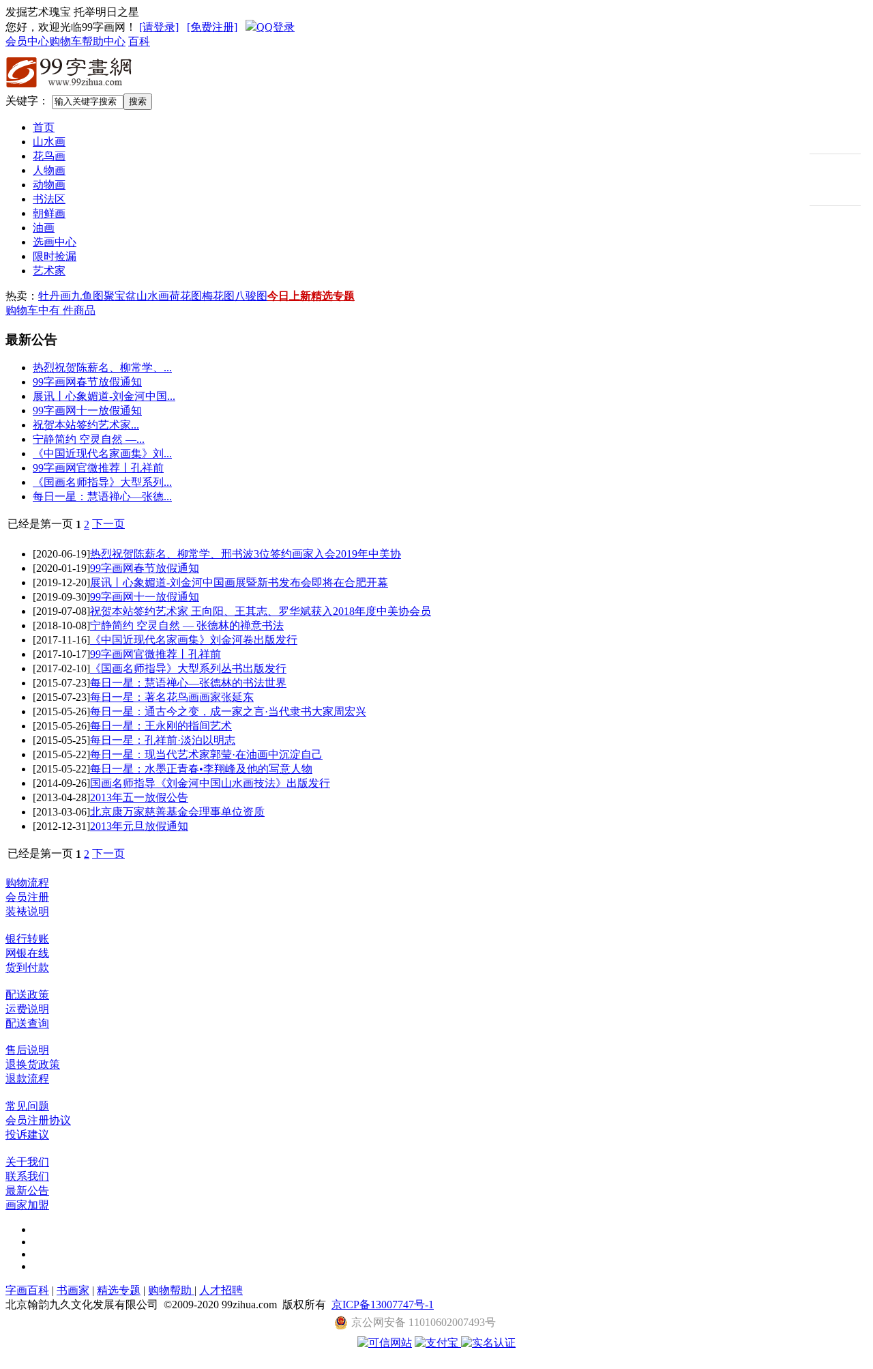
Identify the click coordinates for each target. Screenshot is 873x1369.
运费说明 (27, 1009)
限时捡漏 (54, 256)
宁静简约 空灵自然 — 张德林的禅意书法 (187, 625)
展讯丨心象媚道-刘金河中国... (104, 396)
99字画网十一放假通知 (87, 410)
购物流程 (27, 883)
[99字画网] (69, 90)
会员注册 (27, 897)
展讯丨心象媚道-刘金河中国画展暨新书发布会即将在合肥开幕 (239, 582)
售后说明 (27, 1050)
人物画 (49, 170)
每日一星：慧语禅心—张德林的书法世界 (188, 683)
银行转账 (27, 939)
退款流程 (27, 1078)
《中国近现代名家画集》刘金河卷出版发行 (193, 640)
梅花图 (218, 296)
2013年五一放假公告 (139, 797)
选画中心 (54, 242)
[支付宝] (438, 1343)
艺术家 (49, 270)
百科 (139, 41)
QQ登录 (275, 27)
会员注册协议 (38, 1120)
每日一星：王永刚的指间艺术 (161, 726)
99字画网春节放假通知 (87, 382)
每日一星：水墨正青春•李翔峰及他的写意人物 (201, 769)
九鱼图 (87, 296)
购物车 (65, 41)
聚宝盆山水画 (136, 296)
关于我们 (27, 1162)
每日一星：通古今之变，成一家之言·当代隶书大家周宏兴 (228, 711)
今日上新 (289, 296)
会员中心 (27, 41)
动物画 (49, 184)
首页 (44, 127)
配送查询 (27, 1023)
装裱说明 (27, 911)
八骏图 (251, 296)
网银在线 (27, 953)
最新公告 (27, 1190)
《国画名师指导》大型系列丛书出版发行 (188, 668)
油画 (44, 227)
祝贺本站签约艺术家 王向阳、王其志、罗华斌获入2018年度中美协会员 (260, 611)
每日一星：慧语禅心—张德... (102, 496)
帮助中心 (103, 41)
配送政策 (27, 994)
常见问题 (27, 1106)
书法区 (49, 199)
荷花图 (185, 296)
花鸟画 (49, 156)
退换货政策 (32, 1064)
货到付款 (27, 967)
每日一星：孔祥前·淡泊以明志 (162, 740)
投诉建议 (27, 1134)
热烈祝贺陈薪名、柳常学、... (102, 367)
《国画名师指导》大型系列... (102, 482)
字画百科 (27, 1290)
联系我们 (27, 1176)
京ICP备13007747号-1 (382, 1304)
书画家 (73, 1290)
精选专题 (333, 296)
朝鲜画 (49, 213)
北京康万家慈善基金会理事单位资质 (177, 812)
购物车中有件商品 (50, 310)
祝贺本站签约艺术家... (86, 425)
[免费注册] (212, 27)
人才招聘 (221, 1290)
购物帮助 (171, 1290)
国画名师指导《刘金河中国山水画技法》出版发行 (210, 783)
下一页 (108, 524)
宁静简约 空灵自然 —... (89, 439)
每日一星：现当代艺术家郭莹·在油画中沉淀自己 (206, 754)
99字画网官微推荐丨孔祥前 (98, 468)
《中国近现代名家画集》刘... (102, 453)
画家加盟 (27, 1205)
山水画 (49, 141)
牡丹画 (54, 296)
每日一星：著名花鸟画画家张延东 (172, 697)
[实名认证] (488, 1343)
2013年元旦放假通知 (139, 826)
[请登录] (159, 27)
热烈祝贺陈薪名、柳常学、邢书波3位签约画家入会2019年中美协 (245, 554)
